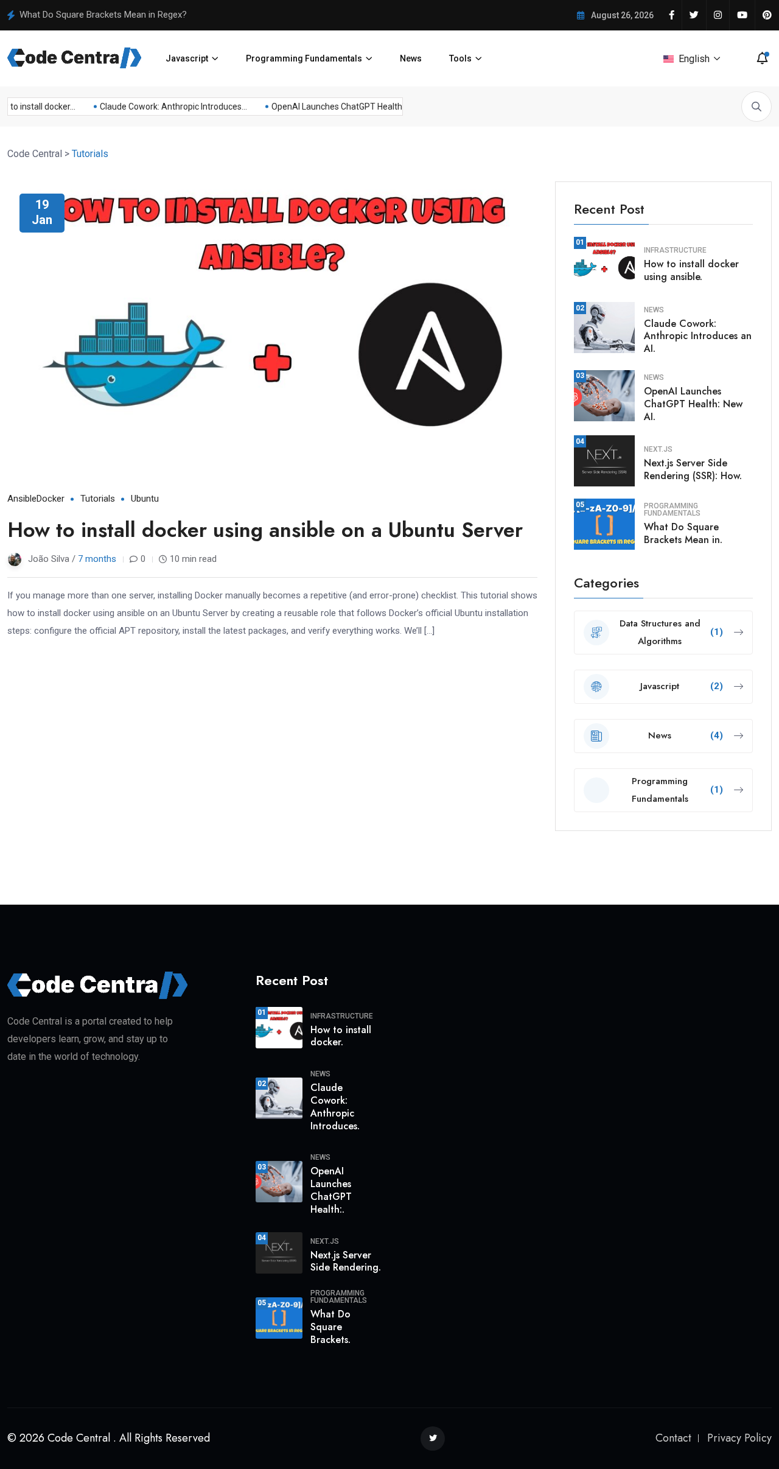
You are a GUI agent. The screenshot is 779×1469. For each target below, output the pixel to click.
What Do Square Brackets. (330, 1327)
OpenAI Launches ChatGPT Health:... (333, 106)
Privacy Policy (739, 1438)
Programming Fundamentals (304, 58)
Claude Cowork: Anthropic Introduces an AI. (698, 336)
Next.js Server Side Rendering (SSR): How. (693, 469)
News (411, 58)
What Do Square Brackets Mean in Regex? (103, 14)
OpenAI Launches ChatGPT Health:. (331, 1190)
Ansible (22, 498)
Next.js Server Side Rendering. (345, 1261)
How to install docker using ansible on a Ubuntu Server (265, 530)
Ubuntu (145, 498)
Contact (673, 1438)
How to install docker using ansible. (691, 270)
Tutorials (97, 498)
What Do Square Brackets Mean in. (683, 533)
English (694, 59)
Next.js (658, 449)
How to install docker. (340, 1036)
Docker (51, 498)
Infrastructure (675, 250)
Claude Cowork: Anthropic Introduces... (166, 106)
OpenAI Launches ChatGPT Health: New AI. (693, 404)
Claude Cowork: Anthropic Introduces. (335, 1106)
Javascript (187, 58)
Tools (460, 58)
